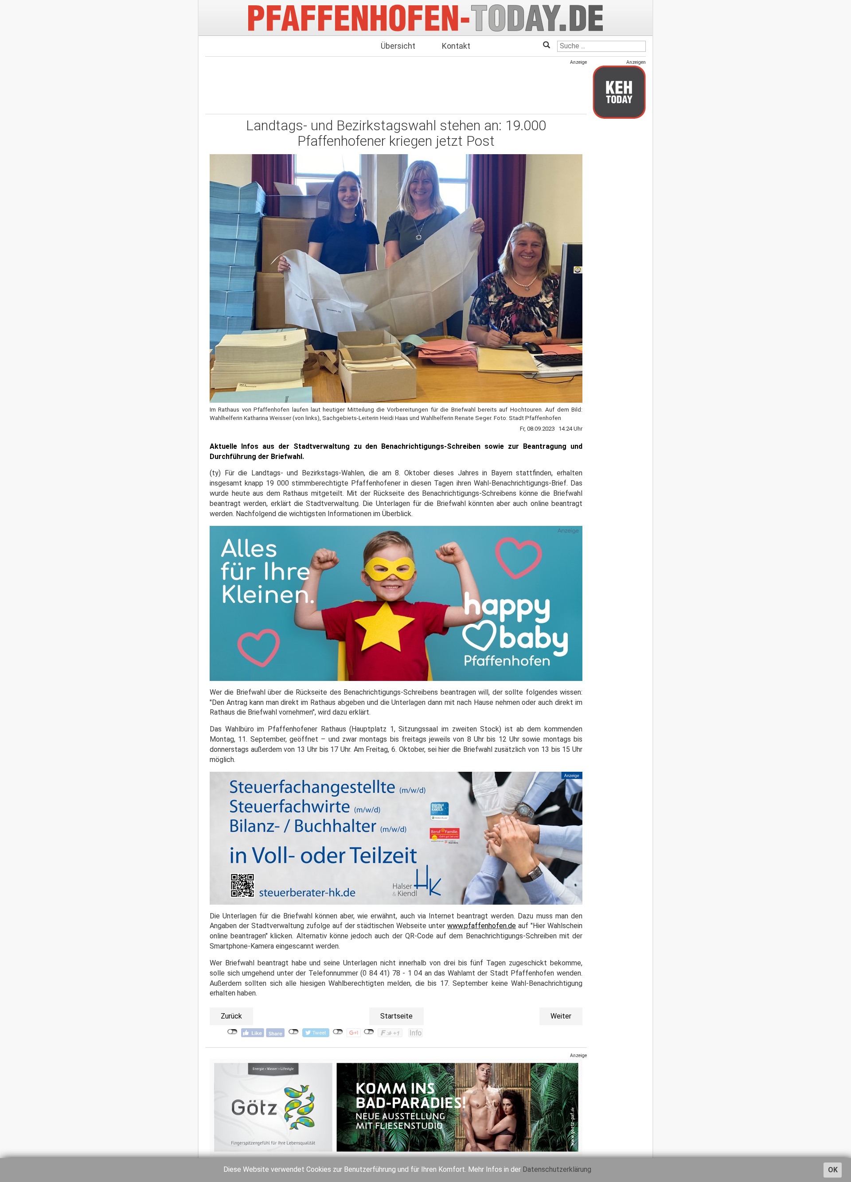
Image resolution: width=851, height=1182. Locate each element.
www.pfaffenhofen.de (481, 925)
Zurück (231, 1016)
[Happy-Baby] (396, 603)
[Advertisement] (396, 85)
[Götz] (396, 1107)
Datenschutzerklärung (557, 1169)
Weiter (560, 1016)
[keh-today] (619, 92)
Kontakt (456, 46)
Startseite (396, 1016)
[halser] (396, 837)
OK (833, 1170)
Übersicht (398, 46)
